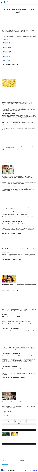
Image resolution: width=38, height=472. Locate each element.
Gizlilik (34, 470)
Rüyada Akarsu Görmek (4, 437)
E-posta (3, 460)
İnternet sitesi (22, 460)
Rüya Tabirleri (12, 6)
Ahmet (16, 14)
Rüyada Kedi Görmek (7, 411)
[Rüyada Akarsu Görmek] (6, 434)
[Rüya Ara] (36, 2)
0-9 (19, 423)
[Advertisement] (19, 23)
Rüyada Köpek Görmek (7, 414)
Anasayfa (8, 6)
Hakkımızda (26, 470)
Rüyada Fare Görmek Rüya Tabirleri (10, 412)
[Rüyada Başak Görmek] (14, 434)
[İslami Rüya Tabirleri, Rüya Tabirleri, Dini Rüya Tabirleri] (6, 2)
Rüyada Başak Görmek (13, 437)
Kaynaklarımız (30, 470)
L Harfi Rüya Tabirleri (17, 6)
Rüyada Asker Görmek (7, 415)
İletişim (36, 470)
